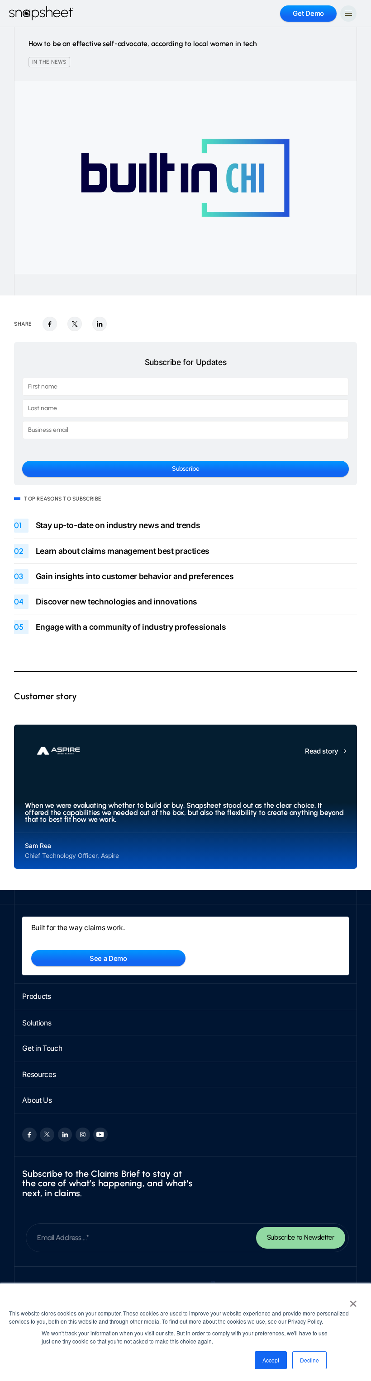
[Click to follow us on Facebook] (29, 1135)
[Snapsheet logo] (41, 13)
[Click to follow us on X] (47, 1135)
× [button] (353, 1301)
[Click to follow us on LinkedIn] (65, 1135)
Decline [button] (309, 1360)
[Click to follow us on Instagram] (83, 1135)
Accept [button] (270, 1360)
